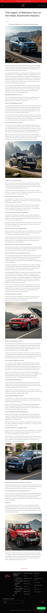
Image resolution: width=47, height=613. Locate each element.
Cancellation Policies (28, 578)
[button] (2, 5)
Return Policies (27, 581)
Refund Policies (27, 583)
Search (25, 575)
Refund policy (24, 610)
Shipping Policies (27, 591)
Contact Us (26, 586)
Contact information (41, 611)
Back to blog (24, 568)
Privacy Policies (27, 588)
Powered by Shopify (17, 610)
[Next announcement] (45, 1)
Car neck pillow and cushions (38, 579)
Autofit (13, 610)
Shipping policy (41, 610)
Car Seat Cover (37, 582)
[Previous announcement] (2, 1)
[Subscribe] (22, 602)
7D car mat (36, 589)
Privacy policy (29, 610)
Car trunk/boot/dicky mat (38, 586)
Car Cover (36, 575)
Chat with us (42, 608)
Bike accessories (37, 591)
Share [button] (7, 21)
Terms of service (35, 610)
